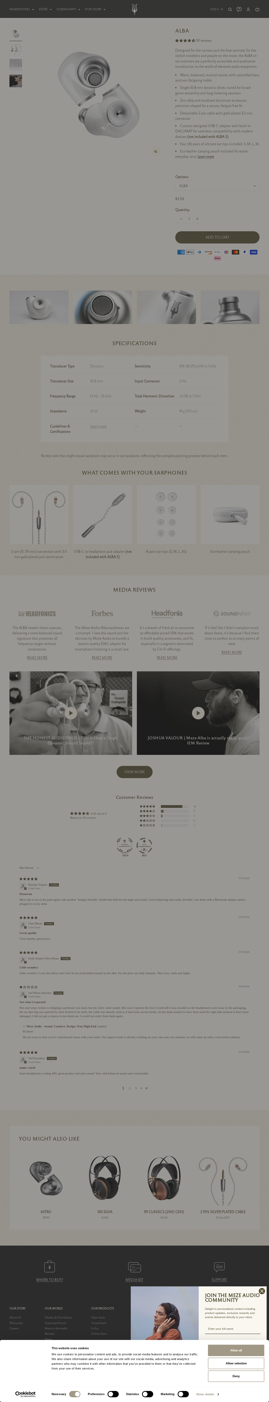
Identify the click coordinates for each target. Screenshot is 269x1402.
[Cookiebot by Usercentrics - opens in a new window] (25, 1394)
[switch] (113, 1394)
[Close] (262, 1291)
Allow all (236, 1350)
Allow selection (236, 1363)
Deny (236, 1376)
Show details (205, 1394)
